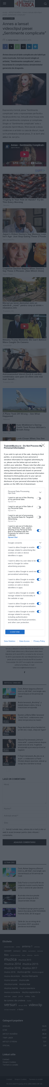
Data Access (24, 641)
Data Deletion (9, 641)
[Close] (43, 446)
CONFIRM (15, 632)
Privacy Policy (39, 641)
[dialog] (24, 543)
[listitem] (24, 492)
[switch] (39, 498)
